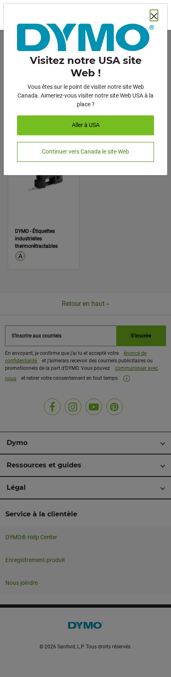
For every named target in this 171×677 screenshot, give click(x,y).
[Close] (154, 15)
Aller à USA (86, 125)
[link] (85, 39)
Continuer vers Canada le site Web (85, 151)
